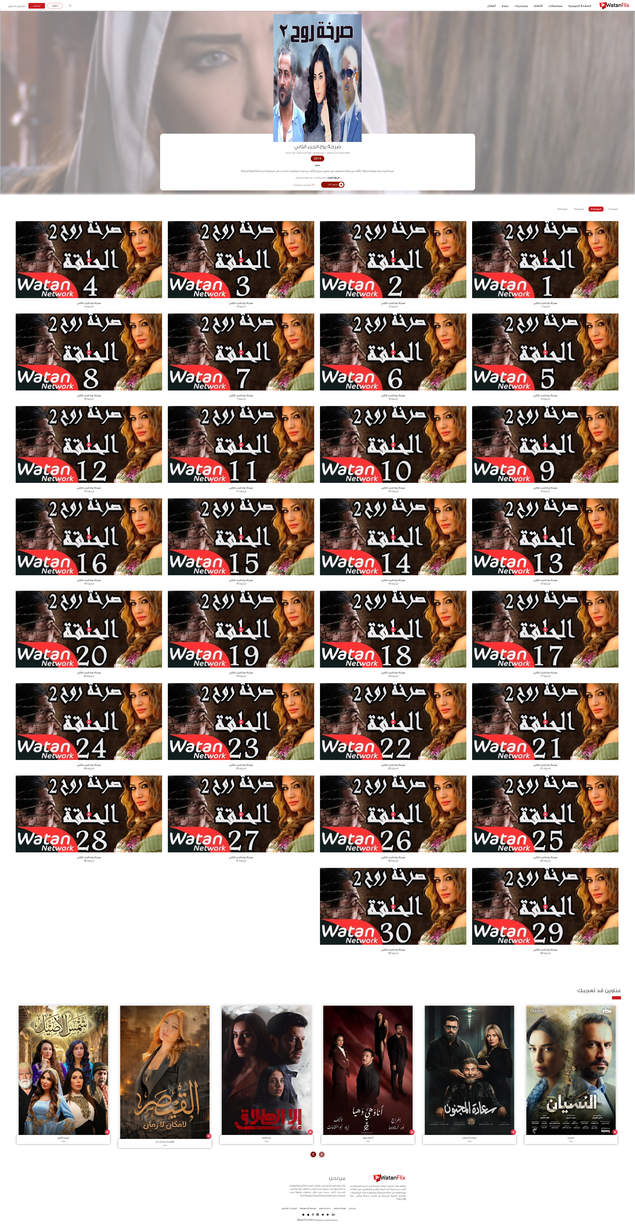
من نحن (352, 1208)
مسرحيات (521, 6)
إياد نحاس (290, 152)
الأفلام (538, 6)
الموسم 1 (613, 209)
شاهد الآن (333, 184)
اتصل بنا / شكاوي (289, 1208)
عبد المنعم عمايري (304, 177)
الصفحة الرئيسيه (579, 6)
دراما (317, 165)
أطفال (491, 6)
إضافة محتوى (340, 1208)
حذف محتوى (325, 1208)
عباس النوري (320, 177)
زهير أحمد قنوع (304, 152)
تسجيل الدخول (16, 6)
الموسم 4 (562, 209)
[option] (571, 1074)
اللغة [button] (55, 5)
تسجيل (36, 5)
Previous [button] (321, 1154)
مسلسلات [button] (555, 6)
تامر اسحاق (319, 152)
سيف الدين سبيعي (335, 152)
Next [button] (313, 1154)
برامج (505, 6)
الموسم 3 (579, 209)
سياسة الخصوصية (308, 1208)
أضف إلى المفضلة (302, 185)
